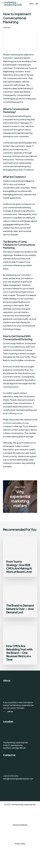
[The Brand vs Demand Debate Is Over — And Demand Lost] (20, 598)
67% (20, 436)
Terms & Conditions (20, 825)
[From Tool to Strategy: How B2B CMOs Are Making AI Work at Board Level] (20, 556)
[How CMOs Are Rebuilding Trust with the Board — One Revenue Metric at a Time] (20, 643)
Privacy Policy (20, 843)
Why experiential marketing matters (20, 496)
